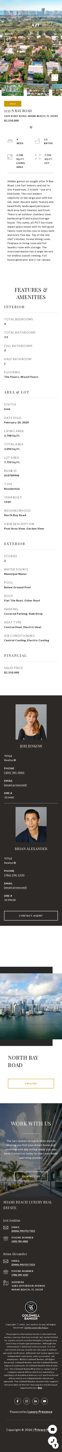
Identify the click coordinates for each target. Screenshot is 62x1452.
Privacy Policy (45, 1430)
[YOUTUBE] (44, 1401)
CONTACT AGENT (31, 915)
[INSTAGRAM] (26, 1401)
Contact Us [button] (31, 1176)
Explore (31, 1083)
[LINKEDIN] (35, 1401)
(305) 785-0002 (14, 772)
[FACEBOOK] (17, 1401)
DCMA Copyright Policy (36, 1327)
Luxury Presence (40, 1412)
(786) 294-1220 (14, 875)
